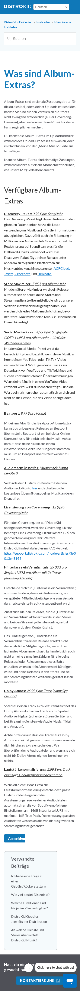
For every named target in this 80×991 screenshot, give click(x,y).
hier (35, 488)
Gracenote (22, 274)
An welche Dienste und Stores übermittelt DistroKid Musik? (27, 935)
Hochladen (43, 22)
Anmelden (16, 838)
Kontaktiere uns (37, 980)
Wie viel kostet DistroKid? (30, 894)
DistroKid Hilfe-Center (18, 22)
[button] (72, 7)
